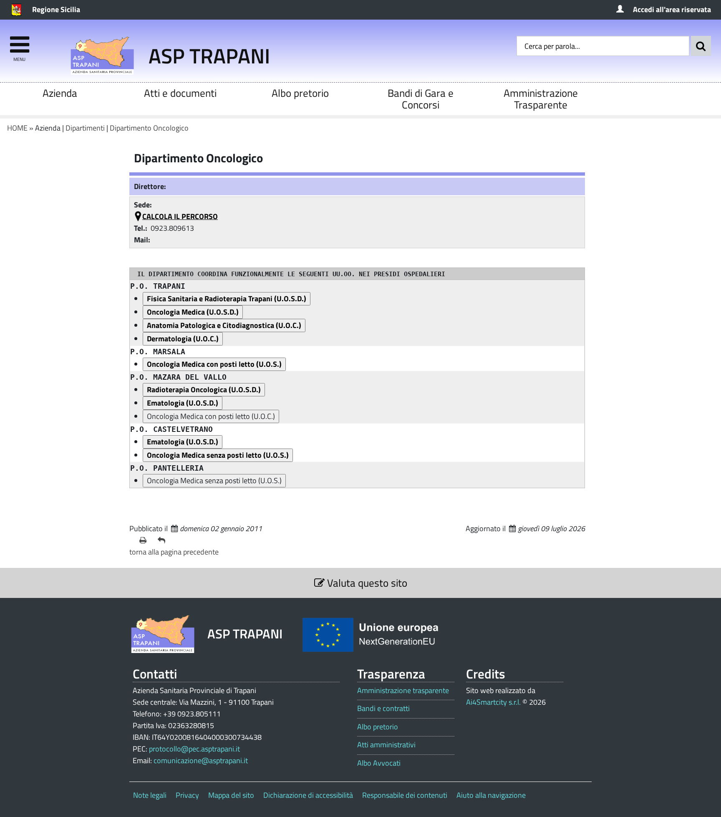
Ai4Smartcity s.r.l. (493, 702)
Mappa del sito (231, 795)
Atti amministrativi (386, 744)
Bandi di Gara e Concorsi (421, 99)
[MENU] (19, 40)
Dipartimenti (85, 128)
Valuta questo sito (366, 583)
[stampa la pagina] (145, 540)
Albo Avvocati (379, 763)
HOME (17, 128)
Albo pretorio (300, 93)
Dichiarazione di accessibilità (308, 795)
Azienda (60, 93)
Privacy (187, 795)
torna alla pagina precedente (174, 551)
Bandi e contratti (383, 708)
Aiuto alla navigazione (491, 795)
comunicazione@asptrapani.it (201, 760)
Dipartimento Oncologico (149, 128)
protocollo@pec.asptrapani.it (194, 748)
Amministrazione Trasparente (541, 99)
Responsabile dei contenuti (404, 795)
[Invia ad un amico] (163, 540)
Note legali (149, 795)
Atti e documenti (180, 93)
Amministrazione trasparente (403, 690)
